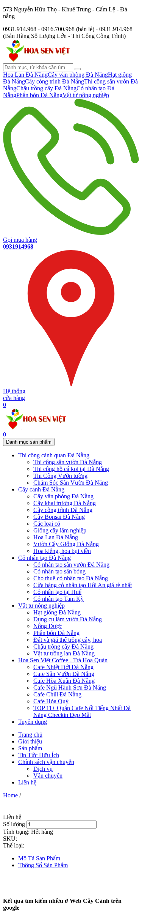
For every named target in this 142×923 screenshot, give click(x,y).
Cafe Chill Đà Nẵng (57, 694)
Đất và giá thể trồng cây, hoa (67, 639)
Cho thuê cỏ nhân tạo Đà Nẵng (70, 578)
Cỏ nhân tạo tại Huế (57, 592)
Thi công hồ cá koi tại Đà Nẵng (71, 469)
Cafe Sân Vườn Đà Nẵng (63, 674)
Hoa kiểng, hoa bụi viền (62, 551)
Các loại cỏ (46, 523)
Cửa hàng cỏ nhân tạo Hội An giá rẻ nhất (82, 585)
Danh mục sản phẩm (28, 442)
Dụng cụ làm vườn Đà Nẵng (67, 619)
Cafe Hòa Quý (51, 701)
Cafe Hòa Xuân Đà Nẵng (64, 680)
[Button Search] (78, 69)
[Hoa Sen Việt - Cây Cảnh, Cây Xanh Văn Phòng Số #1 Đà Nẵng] (37, 60)
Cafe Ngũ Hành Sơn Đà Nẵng (69, 687)
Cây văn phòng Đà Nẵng (78, 74)
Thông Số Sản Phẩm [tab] (43, 865)
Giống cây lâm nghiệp (59, 530)
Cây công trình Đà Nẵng (54, 81)
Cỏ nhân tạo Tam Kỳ (58, 598)
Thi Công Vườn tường (60, 476)
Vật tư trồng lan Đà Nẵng (64, 653)
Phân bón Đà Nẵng (39, 95)
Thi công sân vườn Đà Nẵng (67, 462)
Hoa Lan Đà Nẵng (25, 74)
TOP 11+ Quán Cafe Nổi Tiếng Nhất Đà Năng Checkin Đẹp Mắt (82, 711)
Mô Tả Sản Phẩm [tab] (39, 858)
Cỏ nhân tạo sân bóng (59, 571)
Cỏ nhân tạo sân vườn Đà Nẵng (71, 564)
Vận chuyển (47, 775)
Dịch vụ (43, 768)
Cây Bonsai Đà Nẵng (59, 516)
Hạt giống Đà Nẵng (57, 612)
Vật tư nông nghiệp (85, 95)
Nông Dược (47, 626)
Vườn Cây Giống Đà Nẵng (66, 544)
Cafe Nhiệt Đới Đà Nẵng (63, 667)
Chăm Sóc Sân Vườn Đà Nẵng (70, 482)
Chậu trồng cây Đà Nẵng (46, 88)
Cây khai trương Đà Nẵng (64, 503)
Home (10, 795)
